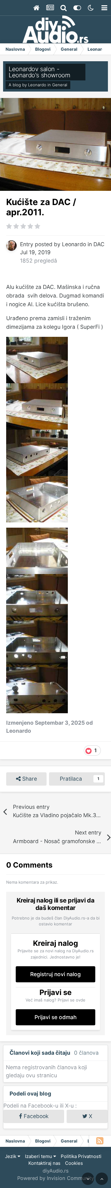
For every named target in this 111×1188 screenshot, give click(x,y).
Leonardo (37, 84)
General (59, 84)
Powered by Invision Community (55, 1178)
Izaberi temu (39, 1156)
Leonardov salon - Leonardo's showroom (39, 72)
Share (29, 778)
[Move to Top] (102, 1179)
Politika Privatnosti (81, 1156)
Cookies (74, 1163)
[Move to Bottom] (88, 1179)
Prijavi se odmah (56, 1017)
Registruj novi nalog (55, 974)
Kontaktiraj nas (44, 1163)
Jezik (11, 1156)
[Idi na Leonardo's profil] (11, 245)
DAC (99, 244)
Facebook (35, 1116)
